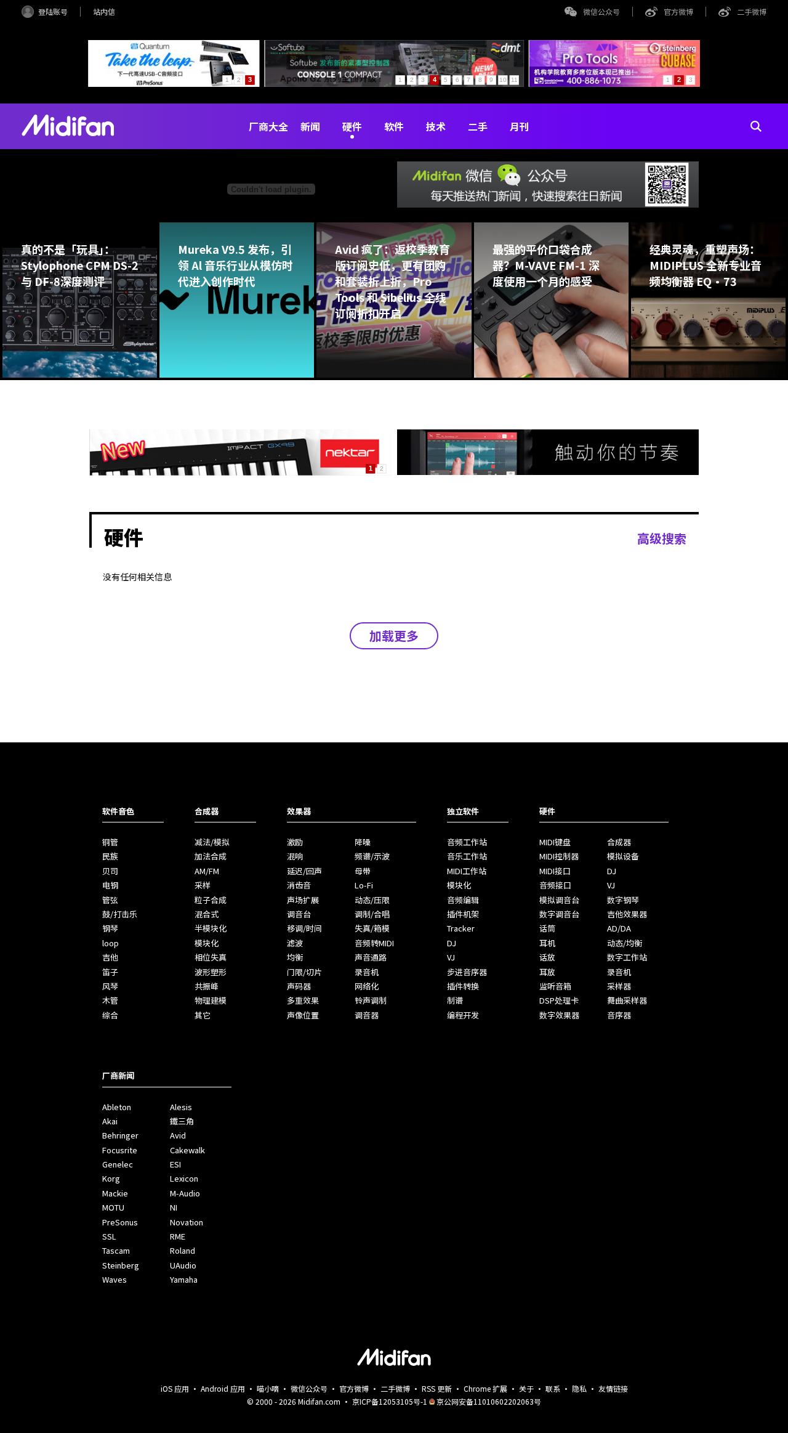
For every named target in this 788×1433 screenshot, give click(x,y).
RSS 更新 (437, 1388)
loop (110, 943)
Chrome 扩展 (485, 1388)
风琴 (110, 986)
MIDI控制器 (559, 856)
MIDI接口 (555, 871)
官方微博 (678, 11)
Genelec (117, 1164)
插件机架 (463, 914)
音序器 (619, 1015)
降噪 (363, 842)
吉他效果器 (627, 914)
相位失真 (211, 957)
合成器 (619, 842)
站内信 (104, 11)
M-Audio (185, 1193)
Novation (186, 1222)
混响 (295, 856)
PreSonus (120, 1222)
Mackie (115, 1193)
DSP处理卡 (559, 1000)
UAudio (183, 1265)
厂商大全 (268, 126)
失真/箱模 (372, 928)
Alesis (181, 1107)
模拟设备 (623, 856)
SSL (109, 1236)
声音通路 (371, 957)
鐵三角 (182, 1121)
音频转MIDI (374, 943)
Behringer (120, 1135)
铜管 (110, 842)
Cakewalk (187, 1150)
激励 (295, 842)
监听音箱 (555, 986)
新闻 (310, 126)
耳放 (547, 972)
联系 (552, 1388)
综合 (110, 1015)
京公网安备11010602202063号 (488, 1401)
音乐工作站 (467, 856)
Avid (178, 1135)
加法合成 (211, 856)
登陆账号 (53, 11)
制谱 (455, 1000)
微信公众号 (601, 11)
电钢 (110, 885)
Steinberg (120, 1265)
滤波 (295, 943)
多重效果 (303, 1000)
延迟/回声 (304, 871)
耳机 (547, 943)
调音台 (299, 914)
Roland (182, 1250)
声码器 (299, 986)
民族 (110, 856)
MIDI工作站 (466, 871)
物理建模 (211, 1000)
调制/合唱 (372, 914)
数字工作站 (627, 957)
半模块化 (211, 928)
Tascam (116, 1250)
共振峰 (207, 986)
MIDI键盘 (555, 842)
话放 (547, 957)
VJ (451, 957)
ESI (175, 1164)
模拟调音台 (559, 900)
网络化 (367, 986)
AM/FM (207, 871)
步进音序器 (467, 972)
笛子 (110, 972)
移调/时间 (304, 928)
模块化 (207, 943)
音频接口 (555, 885)
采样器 (619, 986)
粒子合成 (211, 900)
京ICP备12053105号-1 (389, 1401)
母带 (363, 871)
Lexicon (184, 1178)
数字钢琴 (623, 900)
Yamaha (184, 1279)
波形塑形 (211, 972)
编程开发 (463, 1015)
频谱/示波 (372, 856)
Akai (110, 1121)
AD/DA (619, 928)
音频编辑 (463, 900)
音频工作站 (467, 842)
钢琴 (110, 928)
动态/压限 (372, 900)
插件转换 (463, 986)
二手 (478, 126)
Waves (114, 1279)
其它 (203, 1015)
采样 (203, 885)
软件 (394, 126)
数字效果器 (559, 1015)
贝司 (110, 871)
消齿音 (299, 885)
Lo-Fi (364, 885)
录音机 (367, 972)
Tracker (461, 928)
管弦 (110, 900)
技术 (436, 126)
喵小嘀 (268, 1388)
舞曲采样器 (627, 1000)
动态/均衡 (624, 943)
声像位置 (303, 1015)
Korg (111, 1178)
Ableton (116, 1107)
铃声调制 (371, 1000)
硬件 (352, 126)
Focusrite (119, 1150)
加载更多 (394, 635)
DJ (451, 943)
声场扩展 (303, 900)
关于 (526, 1388)
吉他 (110, 957)
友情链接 (613, 1388)
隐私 (579, 1388)
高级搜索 (661, 538)
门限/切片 (304, 972)
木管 (110, 1000)
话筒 (547, 928)
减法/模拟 (212, 842)
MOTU (113, 1207)
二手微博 (751, 11)
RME (177, 1236)
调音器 (367, 1015)
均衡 (295, 957)
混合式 (207, 914)
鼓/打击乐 (119, 914)
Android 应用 (223, 1388)
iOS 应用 (175, 1388)
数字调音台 (559, 914)
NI (173, 1207)
